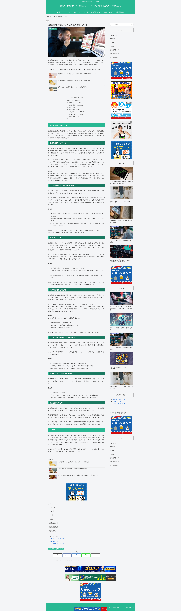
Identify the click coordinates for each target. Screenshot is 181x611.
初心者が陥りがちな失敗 (73, 100)
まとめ (69, 118)
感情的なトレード (73, 107)
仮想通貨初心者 (53, 548)
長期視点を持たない (74, 116)
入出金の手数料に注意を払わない (77, 105)
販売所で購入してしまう (75, 102)
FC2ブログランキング (57, 538)
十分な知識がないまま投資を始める (78, 111)
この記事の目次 (74, 97)
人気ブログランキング (57, 544)
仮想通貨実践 (60, 548)
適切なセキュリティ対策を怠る (76, 114)
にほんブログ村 (55, 541)
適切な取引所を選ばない (75, 109)
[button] (95, 555)
